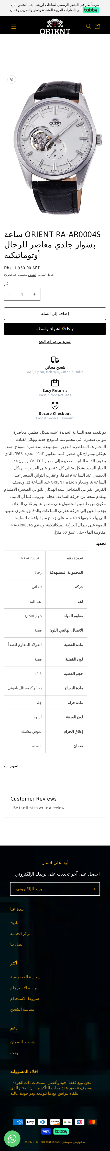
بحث (14, 1052)
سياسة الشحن (22, 1009)
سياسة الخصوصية (25, 977)
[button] (11, 26)
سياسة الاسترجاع (24, 987)
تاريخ (14, 922)
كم (6, 283)
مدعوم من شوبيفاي (73, 1142)
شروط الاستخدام (24, 998)
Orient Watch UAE (48, 1142)
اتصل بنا (17, 944)
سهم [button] (14, 765)
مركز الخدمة (21, 933)
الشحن (32, 274)
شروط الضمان (22, 1042)
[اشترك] (93, 889)
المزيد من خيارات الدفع (55, 341)
